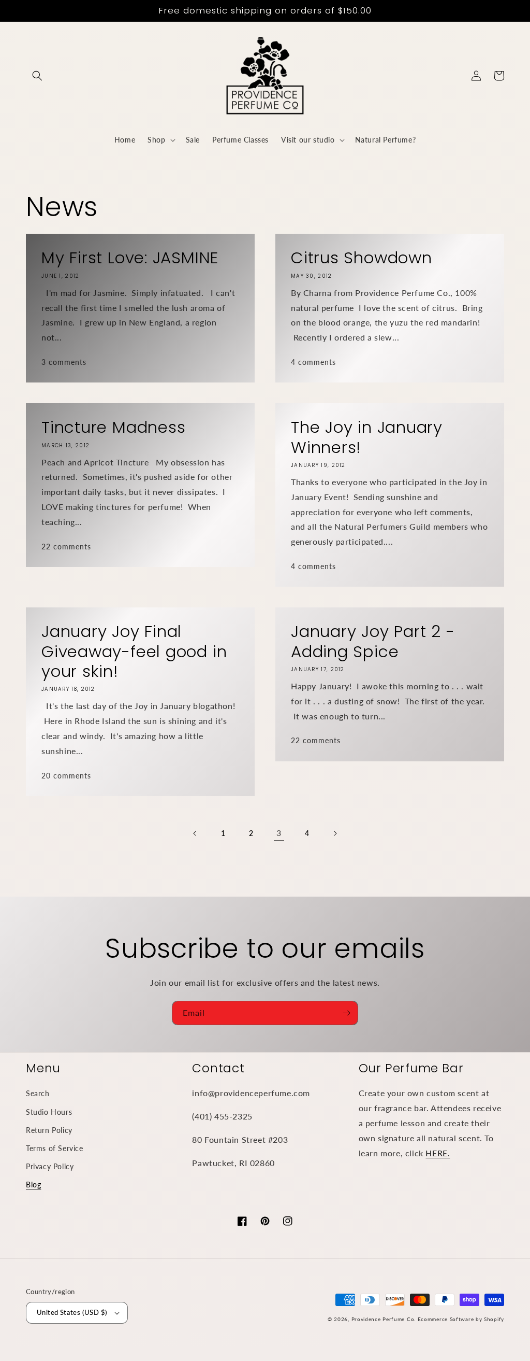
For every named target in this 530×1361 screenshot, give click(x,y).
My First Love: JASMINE (129, 257)
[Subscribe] (346, 1013)
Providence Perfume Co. (383, 1319)
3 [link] (279, 833)
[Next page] (334, 833)
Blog (33, 1184)
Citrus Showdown (361, 257)
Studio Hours (49, 1112)
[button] (37, 75)
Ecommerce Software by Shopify (461, 1319)
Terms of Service (54, 1148)
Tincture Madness (113, 427)
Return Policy (49, 1130)
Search (38, 1093)
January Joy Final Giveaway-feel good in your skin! (134, 651)
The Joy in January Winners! (367, 437)
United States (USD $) (72, 1312)
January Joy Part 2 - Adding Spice (373, 641)
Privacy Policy (49, 1166)
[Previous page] (195, 833)
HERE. (437, 1153)
